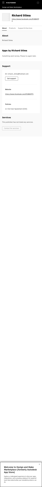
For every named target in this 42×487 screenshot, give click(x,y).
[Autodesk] (11, 2)
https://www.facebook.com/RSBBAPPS (25, 20)
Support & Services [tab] (25, 28)
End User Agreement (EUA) (17, 109)
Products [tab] (12, 28)
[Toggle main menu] (3, 2)
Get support (11, 78)
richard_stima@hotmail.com (18, 74)
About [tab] (4, 28)
